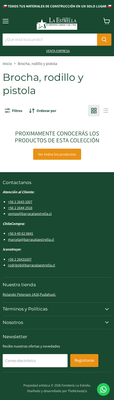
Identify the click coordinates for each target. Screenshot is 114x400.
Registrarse (84, 360)
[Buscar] (104, 40)
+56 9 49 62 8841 (20, 233)
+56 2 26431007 (20, 259)
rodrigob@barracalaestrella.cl (31, 265)
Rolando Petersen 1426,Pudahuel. (29, 294)
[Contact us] (103, 389)
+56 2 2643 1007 (20, 201)
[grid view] (94, 110)
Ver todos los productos (57, 154)
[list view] (105, 110)
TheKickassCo (77, 391)
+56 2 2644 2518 (20, 207)
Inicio (7, 63)
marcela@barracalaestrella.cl (31, 239)
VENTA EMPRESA (58, 51)
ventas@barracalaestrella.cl (30, 213)
